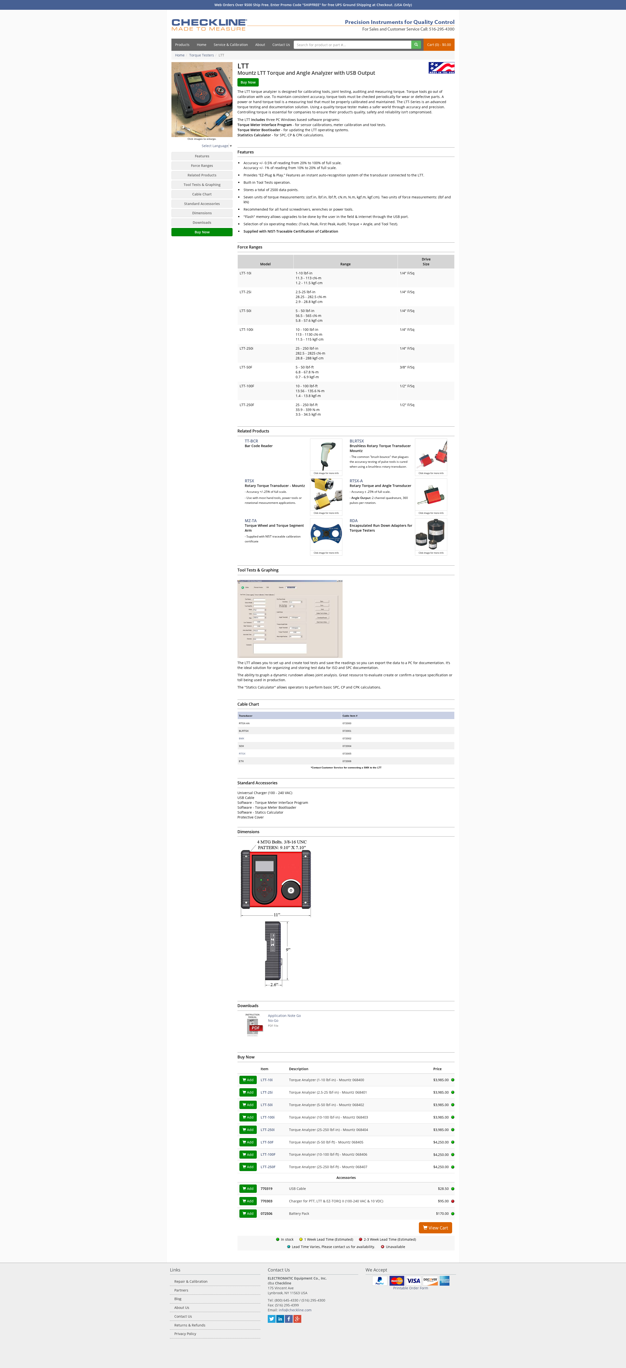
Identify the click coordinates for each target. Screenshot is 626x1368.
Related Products (202, 175)
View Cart (437, 1228)
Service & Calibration (231, 44)
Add (250, 1079)
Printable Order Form (410, 1288)
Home (201, 44)
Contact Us (281, 44)
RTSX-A (356, 481)
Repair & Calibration (191, 1281)
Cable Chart (202, 194)
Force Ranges (202, 165)
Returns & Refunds (189, 1325)
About (260, 44)
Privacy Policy (185, 1333)
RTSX (249, 481)
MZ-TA (251, 520)
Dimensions (202, 213)
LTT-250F (268, 1166)
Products (182, 44)
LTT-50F (267, 1142)
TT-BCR (251, 441)
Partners (181, 1290)
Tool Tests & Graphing (202, 184)
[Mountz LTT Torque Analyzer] (202, 99)
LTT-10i (267, 1079)
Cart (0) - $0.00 (439, 44)
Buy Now (202, 232)
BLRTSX (357, 441)
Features (202, 156)
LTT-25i (267, 1092)
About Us (181, 1307)
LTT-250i (268, 1129)
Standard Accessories (202, 203)
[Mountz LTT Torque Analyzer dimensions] (346, 914)
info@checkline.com (295, 1310)
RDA (354, 520)
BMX (241, 738)
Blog (177, 1298)
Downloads (202, 222)
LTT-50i (267, 1104)
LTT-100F (268, 1154)
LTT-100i (268, 1117)
